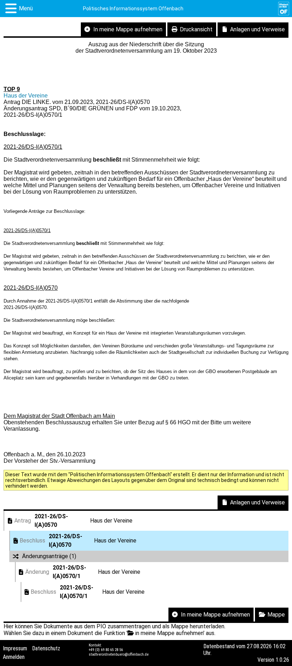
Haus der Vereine (26, 96)
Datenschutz (46, 648)
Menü (26, 8)
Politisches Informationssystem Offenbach (133, 8)
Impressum (15, 648)
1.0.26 (282, 659)
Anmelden (14, 657)
